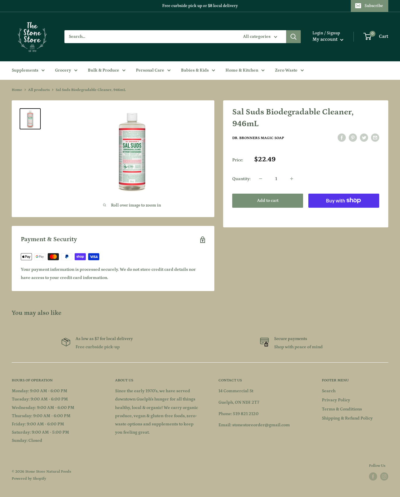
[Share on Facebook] (342, 137)
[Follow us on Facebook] (373, 476)
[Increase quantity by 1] (292, 179)
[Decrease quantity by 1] (260, 179)
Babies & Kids (195, 70)
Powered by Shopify (29, 478)
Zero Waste (286, 70)
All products (39, 90)
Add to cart (267, 200)
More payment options (344, 213)
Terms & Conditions (342, 409)
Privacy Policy (336, 400)
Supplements (25, 70)
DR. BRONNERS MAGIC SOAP (258, 138)
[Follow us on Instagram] (384, 476)
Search (329, 390)
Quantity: (241, 178)
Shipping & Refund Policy (347, 418)
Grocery (63, 70)
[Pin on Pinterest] (353, 137)
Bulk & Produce (103, 70)
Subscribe (374, 6)
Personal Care (150, 70)
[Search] (293, 36)
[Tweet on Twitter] (364, 137)
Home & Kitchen (241, 70)
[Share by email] (375, 137)
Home (17, 90)
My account (325, 39)
